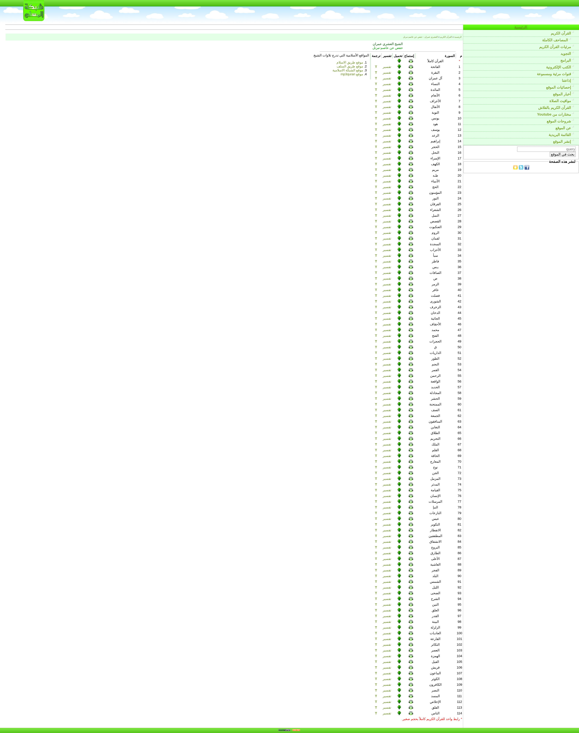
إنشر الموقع (562, 141)
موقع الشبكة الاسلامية (347, 70)
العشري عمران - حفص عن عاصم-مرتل (420, 37)
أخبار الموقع (562, 94)
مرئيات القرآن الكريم (555, 47)
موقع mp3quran (352, 74)
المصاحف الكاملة (555, 40)
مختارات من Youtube (554, 114)
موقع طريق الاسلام (350, 62)
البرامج (566, 60)
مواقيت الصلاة (560, 101)
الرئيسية (521, 27)
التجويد (566, 53)
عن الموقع (563, 128)
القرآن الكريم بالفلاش (555, 108)
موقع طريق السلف (350, 66)
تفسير (387, 67)
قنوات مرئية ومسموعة (554, 74)
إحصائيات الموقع (559, 87)
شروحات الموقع (559, 121)
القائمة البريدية (560, 135)
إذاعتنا (567, 80)
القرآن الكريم (561, 33)
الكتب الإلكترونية (559, 67)
